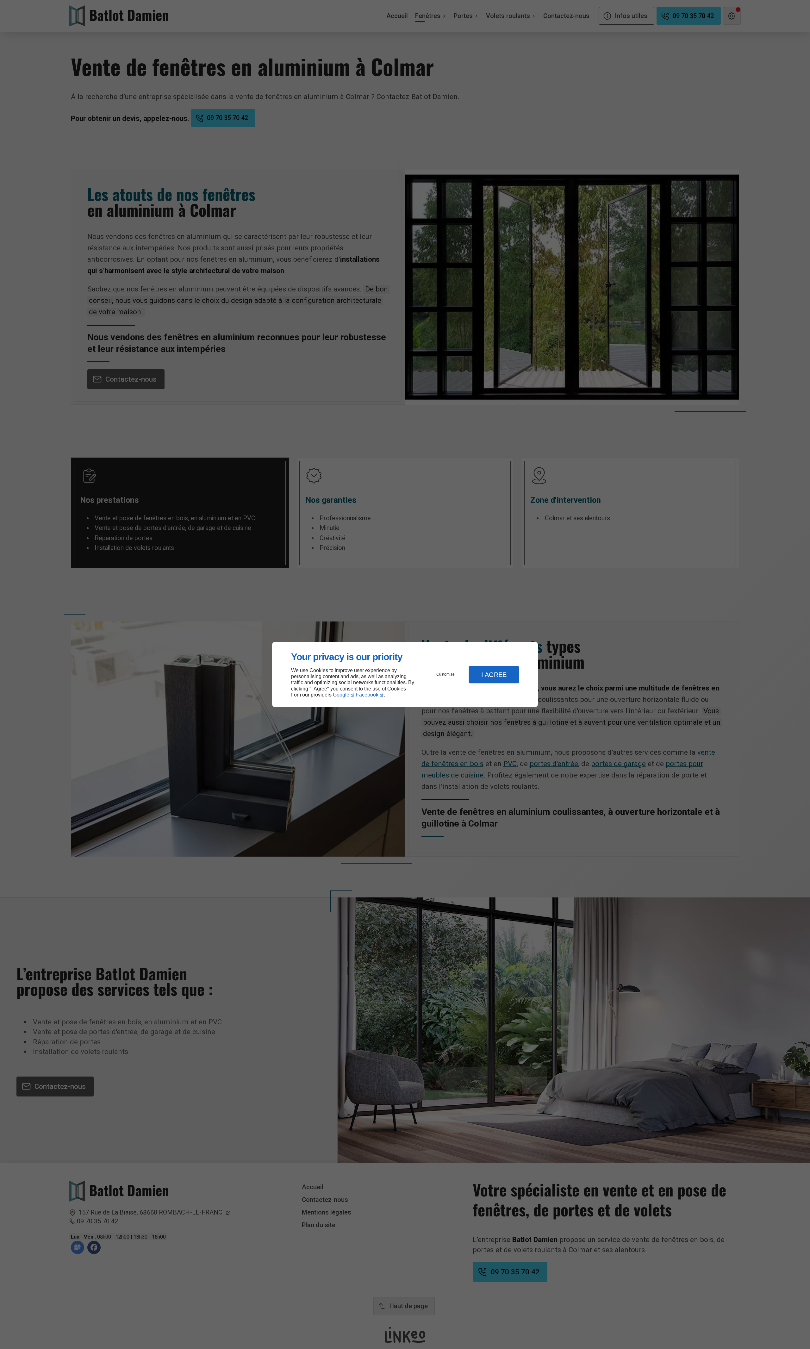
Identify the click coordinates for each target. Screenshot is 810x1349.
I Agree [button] (494, 674)
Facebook (367, 694)
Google (341, 694)
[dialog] (405, 674)
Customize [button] (445, 674)
